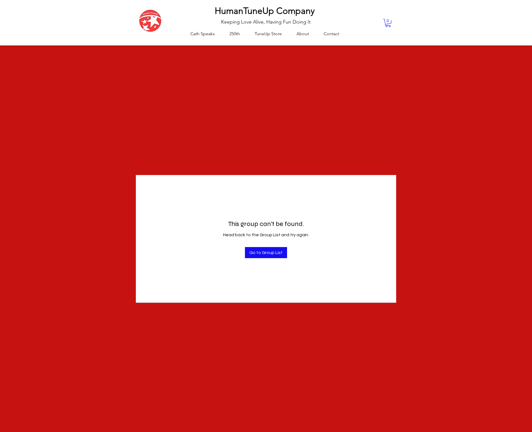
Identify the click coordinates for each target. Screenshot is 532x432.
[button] (388, 23)
